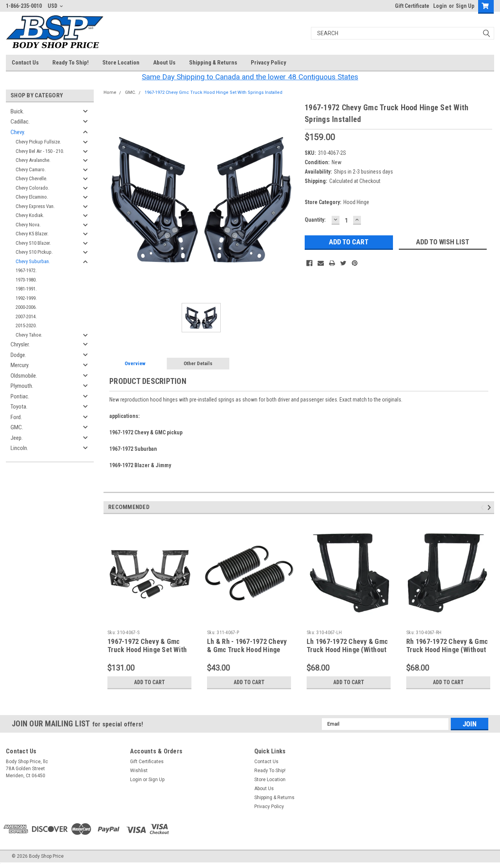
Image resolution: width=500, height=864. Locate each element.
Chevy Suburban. (33, 261)
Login (440, 6)
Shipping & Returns (213, 62)
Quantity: (315, 220)
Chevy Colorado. (32, 188)
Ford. (16, 417)
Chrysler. (20, 344)
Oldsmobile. (24, 375)
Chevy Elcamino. (32, 197)
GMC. (17, 427)
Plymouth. (22, 385)
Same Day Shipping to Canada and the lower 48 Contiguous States (250, 76)
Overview (135, 363)
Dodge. (18, 355)
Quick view (149, 621)
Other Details (198, 363)
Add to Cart (149, 682)
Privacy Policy (268, 62)
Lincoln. (19, 448)
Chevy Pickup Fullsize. (38, 142)
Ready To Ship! (70, 62)
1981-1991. (26, 289)
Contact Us (25, 62)
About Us (164, 62)
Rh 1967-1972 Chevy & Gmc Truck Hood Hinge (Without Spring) (447, 649)
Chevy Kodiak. (30, 215)
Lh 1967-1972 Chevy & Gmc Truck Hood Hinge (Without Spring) (347, 649)
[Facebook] (309, 263)
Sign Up (465, 6)
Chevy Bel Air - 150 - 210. (40, 151)
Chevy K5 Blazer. (32, 234)
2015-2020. (26, 325)
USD (53, 6)
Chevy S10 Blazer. (33, 243)
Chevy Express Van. (35, 206)
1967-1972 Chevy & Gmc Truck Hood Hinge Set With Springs (147, 649)
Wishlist (139, 770)
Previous (483, 507)
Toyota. (19, 406)
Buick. (17, 111)
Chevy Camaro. (31, 169)
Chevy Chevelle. (31, 178)
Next (490, 507)
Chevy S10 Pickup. (34, 252)
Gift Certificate (412, 6)
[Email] (321, 263)
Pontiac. (20, 396)
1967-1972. (26, 270)
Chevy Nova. (28, 225)
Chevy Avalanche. (33, 160)
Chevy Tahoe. (29, 335)
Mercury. (20, 365)
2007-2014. (26, 316)
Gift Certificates (147, 761)
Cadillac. (20, 121)
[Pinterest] (355, 263)
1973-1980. (26, 280)
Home (110, 92)
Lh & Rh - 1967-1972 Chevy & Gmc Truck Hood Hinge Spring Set (247, 649)
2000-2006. (26, 307)
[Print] (332, 263)
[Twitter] (343, 263)
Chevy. (18, 132)
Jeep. (17, 437)
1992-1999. (26, 298)
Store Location (120, 62)
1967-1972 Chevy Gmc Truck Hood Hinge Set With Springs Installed (213, 92)
